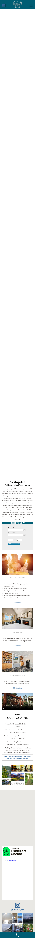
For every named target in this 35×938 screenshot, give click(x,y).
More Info (18, 602)
